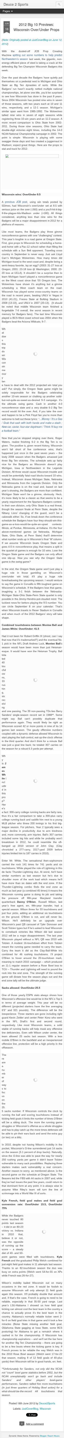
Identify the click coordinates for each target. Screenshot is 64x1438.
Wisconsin (45, 1408)
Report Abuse (53, 1435)
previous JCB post (16, 202)
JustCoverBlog (30, 1408)
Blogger (43, 1435)
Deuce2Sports (47, 1403)
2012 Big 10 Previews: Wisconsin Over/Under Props (36, 27)
